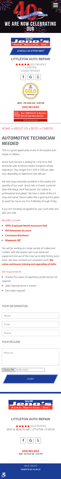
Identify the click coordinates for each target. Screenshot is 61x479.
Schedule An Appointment (31, 51)
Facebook (23, 77)
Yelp (38, 77)
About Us (21, 128)
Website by (30, 469)
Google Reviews (30, 70)
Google (30, 77)
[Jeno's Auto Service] (30, 42)
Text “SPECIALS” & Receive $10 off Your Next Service (33, 114)
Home (6, 128)
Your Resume (11, 342)
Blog (35, 128)
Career (47, 128)
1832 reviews (38, 64)
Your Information (15, 306)
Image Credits (30, 466)
